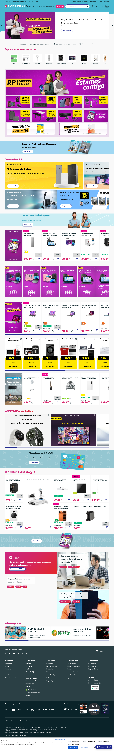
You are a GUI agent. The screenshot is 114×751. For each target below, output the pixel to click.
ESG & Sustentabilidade (19, 1)
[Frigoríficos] (49, 58)
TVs (72, 63)
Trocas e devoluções (73, 672)
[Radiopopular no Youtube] (14, 654)
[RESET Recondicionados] (14, 58)
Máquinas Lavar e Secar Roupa (50, 339)
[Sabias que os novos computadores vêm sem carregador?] (85, 572)
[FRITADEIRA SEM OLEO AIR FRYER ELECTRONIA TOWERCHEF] (14, 488)
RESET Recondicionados (14, 64)
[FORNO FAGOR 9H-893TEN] (81, 488)
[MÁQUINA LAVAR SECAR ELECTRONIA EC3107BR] (14, 515)
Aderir (27, 669)
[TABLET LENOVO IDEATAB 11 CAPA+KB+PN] (32, 313)
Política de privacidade (60, 739)
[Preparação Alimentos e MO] (13, 350)
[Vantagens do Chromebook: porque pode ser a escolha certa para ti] (85, 606)
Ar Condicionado (26, 63)
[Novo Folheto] (13, 242)
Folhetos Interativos (52, 666)
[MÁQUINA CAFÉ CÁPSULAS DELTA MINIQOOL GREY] (90, 516)
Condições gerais (73, 675)
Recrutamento (9, 672)
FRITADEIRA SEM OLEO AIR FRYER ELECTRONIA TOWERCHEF (13, 480)
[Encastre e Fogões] (68, 350)
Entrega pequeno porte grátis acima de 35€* (84, 1)
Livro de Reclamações (94, 683)
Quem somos (8, 663)
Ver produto (13, 295)
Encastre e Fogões (68, 339)
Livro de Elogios (93, 680)
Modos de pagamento (74, 666)
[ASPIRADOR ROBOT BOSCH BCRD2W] (90, 241)
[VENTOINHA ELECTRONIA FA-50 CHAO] (70, 384)
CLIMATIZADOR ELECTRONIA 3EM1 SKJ (50, 378)
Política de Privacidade (12, 721)
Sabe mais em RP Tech (17, 569)
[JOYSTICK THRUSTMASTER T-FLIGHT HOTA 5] (38, 497)
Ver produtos (13, 186)
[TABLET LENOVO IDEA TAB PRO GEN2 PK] (70, 313)
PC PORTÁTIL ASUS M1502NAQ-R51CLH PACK (51, 234)
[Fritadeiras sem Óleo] (31, 350)
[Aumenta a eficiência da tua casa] (60, 632)
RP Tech (8, 1)
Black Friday (49, 672)
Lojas (100, 651)
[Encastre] (84, 58)
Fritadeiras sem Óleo (31, 339)
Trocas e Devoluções (103, 1)
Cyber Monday (50, 675)
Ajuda (69, 678)
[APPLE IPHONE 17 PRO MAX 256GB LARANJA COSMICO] (62, 515)
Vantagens (29, 666)
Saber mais (27, 224)
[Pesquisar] (87, 6)
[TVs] (72, 58)
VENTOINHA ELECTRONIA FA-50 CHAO (70, 378)
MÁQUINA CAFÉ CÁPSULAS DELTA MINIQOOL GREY (90, 507)
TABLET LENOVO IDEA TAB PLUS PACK (51, 306)
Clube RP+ (38, 1)
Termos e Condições (26, 721)
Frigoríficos (49, 63)
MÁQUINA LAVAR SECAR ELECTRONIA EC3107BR (13, 507)
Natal (48, 678)
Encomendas (92, 666)
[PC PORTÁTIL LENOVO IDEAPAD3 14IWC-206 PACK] (70, 241)
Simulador (28, 663)
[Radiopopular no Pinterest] (18, 654)
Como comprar (72, 663)
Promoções (49, 663)
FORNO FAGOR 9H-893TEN (79, 480)
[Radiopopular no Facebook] (5, 654)
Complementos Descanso (105, 339)
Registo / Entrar (93, 669)
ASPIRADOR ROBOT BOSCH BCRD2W (87, 234)
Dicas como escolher (31, 681)
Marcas (28, 686)
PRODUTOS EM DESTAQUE (20, 472)
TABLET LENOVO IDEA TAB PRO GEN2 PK (70, 306)
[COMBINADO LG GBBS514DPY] (32, 241)
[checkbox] (69, 741)
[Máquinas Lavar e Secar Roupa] (50, 350)
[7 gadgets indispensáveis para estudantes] (33, 599)
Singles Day (49, 681)
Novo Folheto (13, 231)
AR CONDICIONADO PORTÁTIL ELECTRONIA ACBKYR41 (88, 378)
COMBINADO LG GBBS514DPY (29, 234)
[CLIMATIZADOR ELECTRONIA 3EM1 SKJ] (51, 384)
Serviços (31, 1)
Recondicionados (30, 684)
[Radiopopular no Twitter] (10, 654)
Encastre (84, 63)
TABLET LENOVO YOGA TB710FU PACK (88, 306)
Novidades (49, 669)
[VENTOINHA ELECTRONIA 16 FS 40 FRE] (32, 384)
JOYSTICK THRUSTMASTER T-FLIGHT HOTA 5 (38, 480)
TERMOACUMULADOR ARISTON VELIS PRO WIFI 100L (99, 480)
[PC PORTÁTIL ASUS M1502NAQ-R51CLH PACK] (51, 241)
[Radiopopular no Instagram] (22, 654)
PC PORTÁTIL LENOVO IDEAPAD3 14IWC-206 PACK (69, 235)
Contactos (8, 669)
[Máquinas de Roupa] (60, 58)
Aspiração (95, 63)
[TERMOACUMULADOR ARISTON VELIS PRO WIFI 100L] (100, 488)
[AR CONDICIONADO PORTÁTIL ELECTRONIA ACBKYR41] (90, 384)
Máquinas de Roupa (61, 63)
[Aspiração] (95, 58)
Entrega (70, 669)
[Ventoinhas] (37, 58)
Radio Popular (9, 675)
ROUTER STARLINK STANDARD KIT (60, 480)
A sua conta (92, 663)
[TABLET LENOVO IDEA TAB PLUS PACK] (51, 313)
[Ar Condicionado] (26, 58)
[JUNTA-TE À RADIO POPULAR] (15, 632)
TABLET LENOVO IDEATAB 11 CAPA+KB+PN (32, 306)
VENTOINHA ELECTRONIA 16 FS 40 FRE (32, 378)
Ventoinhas (37, 63)
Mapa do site (38, 721)
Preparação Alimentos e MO (13, 339)
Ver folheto (27, 151)
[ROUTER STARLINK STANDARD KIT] (62, 488)
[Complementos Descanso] (105, 350)
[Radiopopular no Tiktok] (27, 654)
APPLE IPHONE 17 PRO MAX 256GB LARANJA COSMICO (61, 507)
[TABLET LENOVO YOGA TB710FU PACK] (90, 313)
